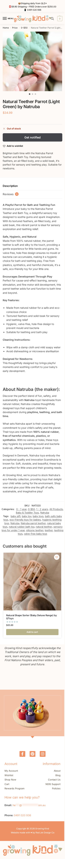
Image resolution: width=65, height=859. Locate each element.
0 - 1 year (21, 509)
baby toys (38, 516)
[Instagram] (43, 754)
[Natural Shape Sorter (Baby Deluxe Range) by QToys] (32, 581)
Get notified (32, 137)
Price (15, 27)
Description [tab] (10, 186)
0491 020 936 (34, 9)
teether (49, 530)
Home (6, 27)
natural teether (44, 526)
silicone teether (34, 530)
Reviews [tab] (10, 194)
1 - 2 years (42, 509)
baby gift (15, 516)
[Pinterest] (32, 754)
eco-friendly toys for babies (25, 519)
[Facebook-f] (22, 754)
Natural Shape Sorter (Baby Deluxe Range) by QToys (31, 617)
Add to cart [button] (32, 632)
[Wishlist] (56, 557)
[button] (59, 18)
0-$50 (24, 27)
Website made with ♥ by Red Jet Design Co (32, 832)
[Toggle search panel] (52, 18)
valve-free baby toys (35, 533)
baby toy (26, 516)
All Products (56, 509)
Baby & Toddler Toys (27, 512)
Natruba (44, 512)
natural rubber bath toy (21, 526)
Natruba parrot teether (33, 523)
